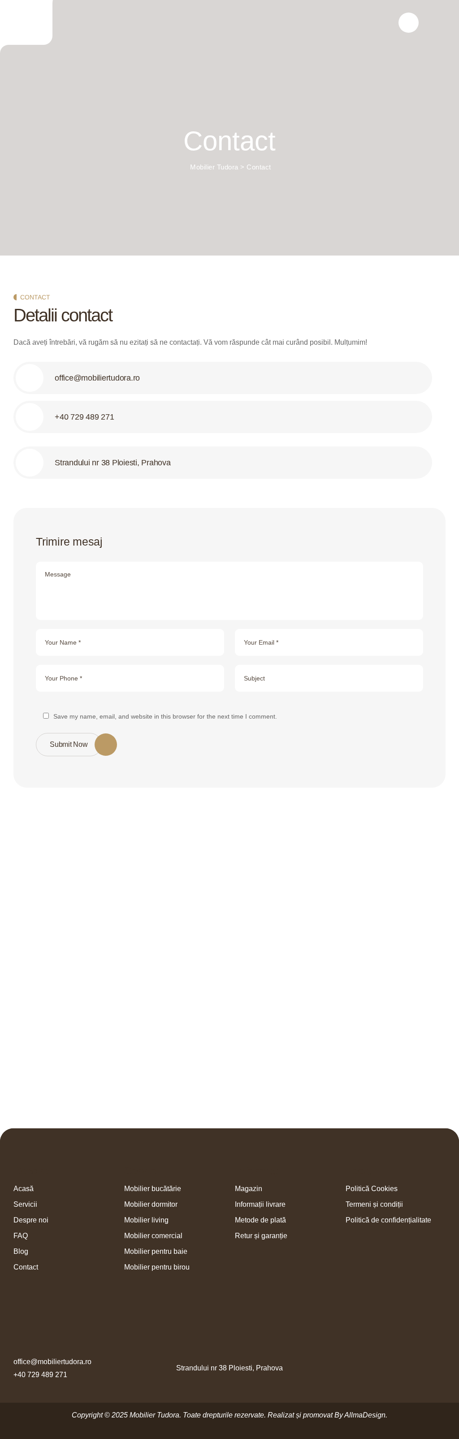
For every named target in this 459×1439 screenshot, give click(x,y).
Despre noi (30, 1220)
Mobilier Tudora (154, 1415)
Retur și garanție (261, 1236)
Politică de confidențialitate (388, 1220)
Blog (20, 1251)
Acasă (23, 1188)
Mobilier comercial (153, 1236)
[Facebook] (390, 1368)
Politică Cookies (372, 1188)
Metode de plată (260, 1220)
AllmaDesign (364, 1415)
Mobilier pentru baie (155, 1251)
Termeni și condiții (374, 1204)
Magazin (248, 1188)
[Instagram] (441, 1368)
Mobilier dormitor (151, 1204)
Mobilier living (146, 1220)
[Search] (408, 23)
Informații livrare (260, 1204)
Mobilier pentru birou (157, 1267)
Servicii (25, 1204)
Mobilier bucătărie (152, 1188)
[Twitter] (407, 1368)
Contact (25, 1267)
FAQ (20, 1236)
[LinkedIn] (424, 1368)
